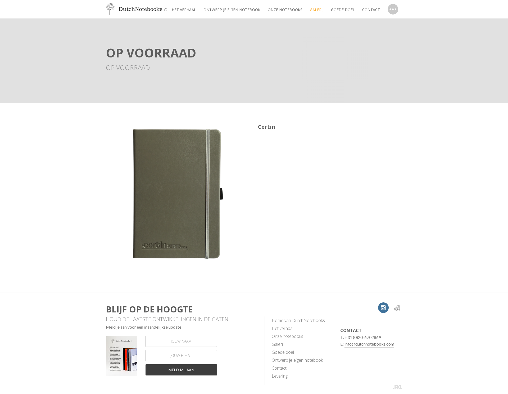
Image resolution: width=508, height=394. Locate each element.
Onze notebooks (285, 9)
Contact (371, 9)
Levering (280, 376)
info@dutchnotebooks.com (369, 343)
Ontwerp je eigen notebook (231, 9)
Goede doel (343, 9)
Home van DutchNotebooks (298, 320)
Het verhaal (184, 9)
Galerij (278, 344)
